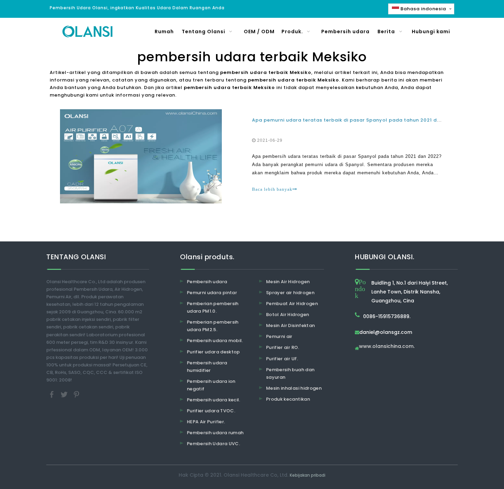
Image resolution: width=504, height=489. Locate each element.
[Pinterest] (76, 394)
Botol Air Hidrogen (287, 314)
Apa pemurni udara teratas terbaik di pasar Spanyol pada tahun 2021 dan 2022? (356, 120)
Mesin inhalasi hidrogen (294, 388)
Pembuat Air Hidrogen (292, 303)
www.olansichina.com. (387, 347)
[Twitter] (65, 394)
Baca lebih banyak (272, 189)
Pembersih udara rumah (215, 432)
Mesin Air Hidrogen (288, 281)
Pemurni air (279, 336)
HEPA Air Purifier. (206, 421)
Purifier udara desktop (213, 352)
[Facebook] (52, 394)
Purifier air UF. (282, 358)
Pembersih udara (207, 281)
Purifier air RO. (282, 347)
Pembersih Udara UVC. (213, 443)
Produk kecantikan (288, 399)
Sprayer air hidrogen (290, 292)
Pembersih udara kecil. (213, 400)
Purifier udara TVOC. (211, 411)
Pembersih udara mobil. (215, 340)
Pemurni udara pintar (212, 292)
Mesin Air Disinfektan (290, 325)
